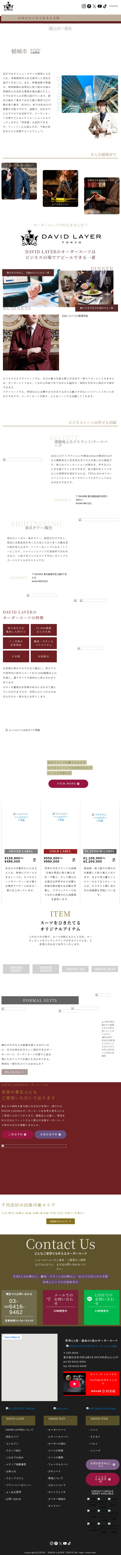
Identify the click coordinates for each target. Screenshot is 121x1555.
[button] (19, 165)
